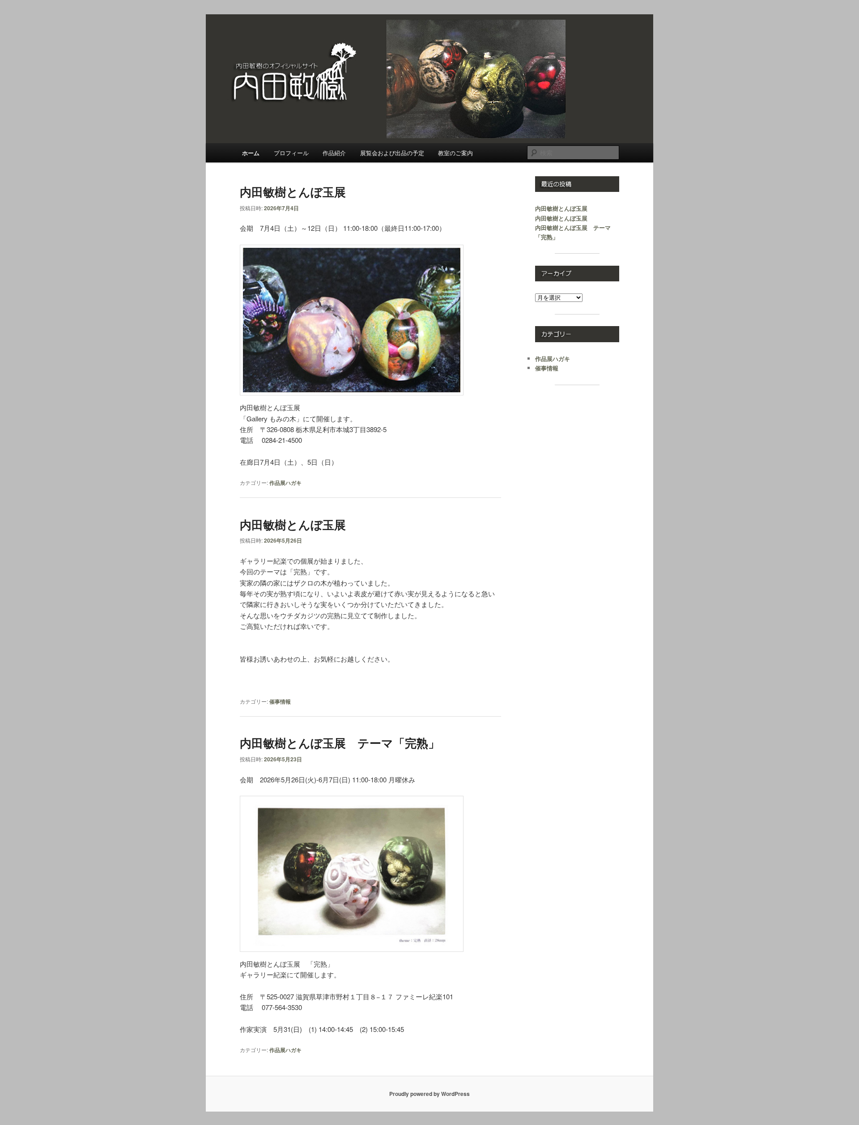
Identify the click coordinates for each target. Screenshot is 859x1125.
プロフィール (291, 153)
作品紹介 (334, 153)
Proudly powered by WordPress (429, 1094)
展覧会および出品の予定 (392, 153)
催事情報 (280, 701)
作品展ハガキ (285, 483)
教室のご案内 (455, 153)
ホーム (250, 153)
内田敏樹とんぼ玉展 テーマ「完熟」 (340, 742)
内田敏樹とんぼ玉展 (293, 191)
